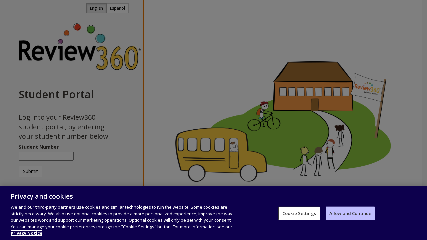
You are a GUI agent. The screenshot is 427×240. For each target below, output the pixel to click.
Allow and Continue (350, 213)
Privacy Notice (26, 233)
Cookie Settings (299, 213)
